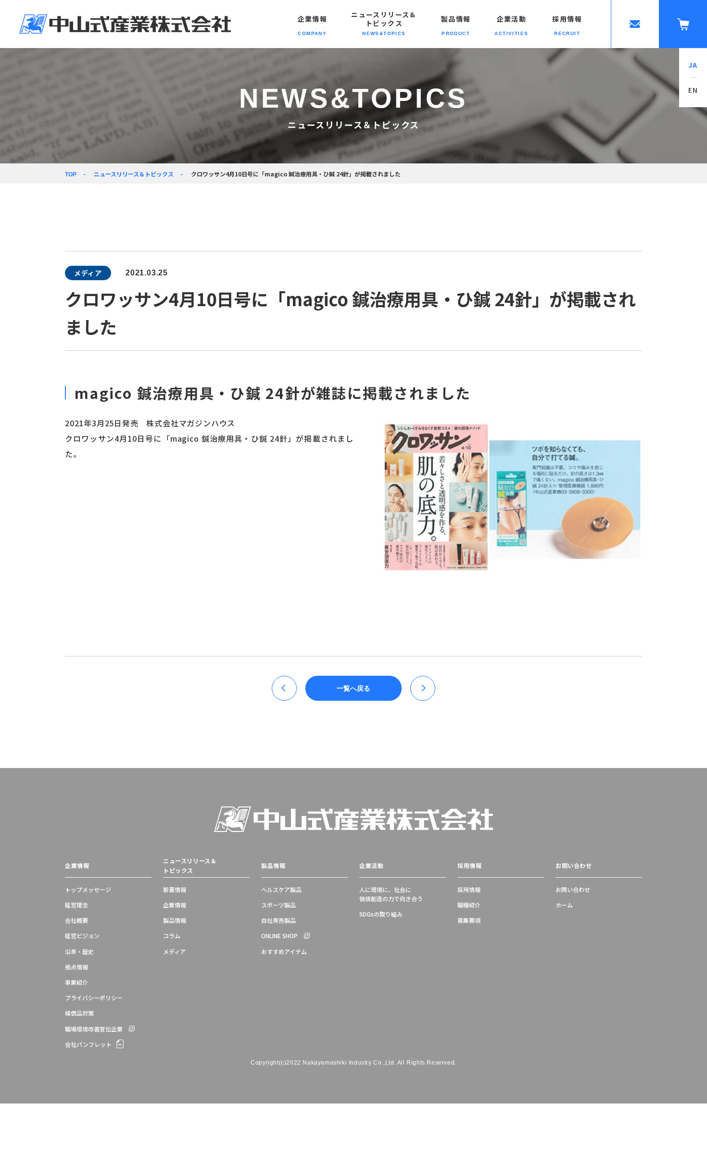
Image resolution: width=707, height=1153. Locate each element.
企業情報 (77, 865)
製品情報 (174, 920)
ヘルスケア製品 (281, 889)
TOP (70, 174)
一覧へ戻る (353, 688)
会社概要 (76, 920)
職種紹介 (468, 905)
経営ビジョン (82, 935)
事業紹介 (76, 982)
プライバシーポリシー (94, 997)
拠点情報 (76, 967)
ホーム (564, 905)
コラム (171, 935)
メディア (174, 951)
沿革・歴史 (79, 951)
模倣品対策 (79, 1013)
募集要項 (468, 920)
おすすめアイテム (284, 951)
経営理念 (76, 905)
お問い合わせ (574, 865)
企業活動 (371, 865)
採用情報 (469, 865)
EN (693, 90)
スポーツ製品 (278, 905)
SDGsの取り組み (381, 914)
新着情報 (174, 889)
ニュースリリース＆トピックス (134, 174)
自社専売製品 (278, 920)
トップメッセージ (88, 889)
